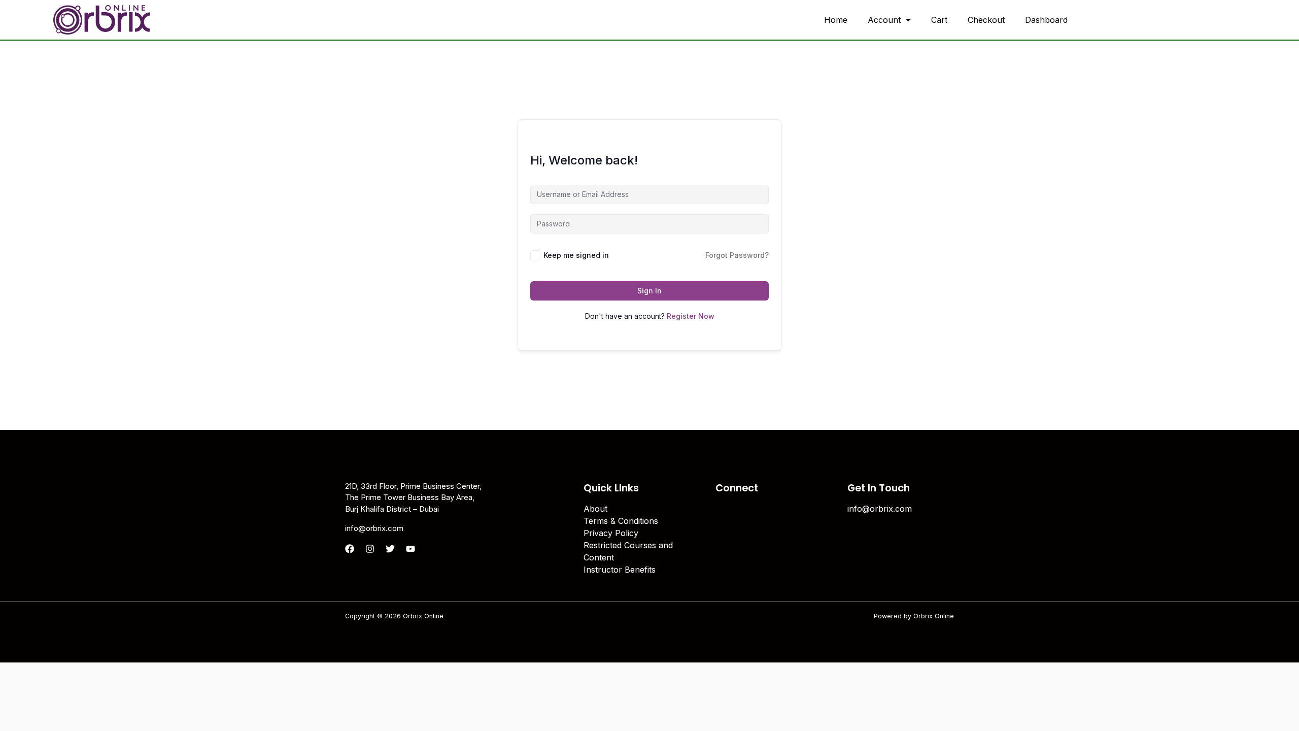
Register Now (690, 316)
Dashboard (1046, 20)
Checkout (986, 20)
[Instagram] (369, 548)
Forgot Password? (737, 255)
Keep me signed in (576, 255)
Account (884, 20)
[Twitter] (390, 548)
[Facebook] (349, 548)
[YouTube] (410, 548)
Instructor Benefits (620, 569)
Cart (939, 20)
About (595, 509)
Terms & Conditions (621, 521)
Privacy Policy (611, 533)
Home (835, 20)
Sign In (649, 290)
